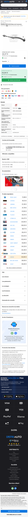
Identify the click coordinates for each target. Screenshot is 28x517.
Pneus (9, 8)
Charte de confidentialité (14, 477)
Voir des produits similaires (14, 267)
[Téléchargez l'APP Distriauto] (8, 396)
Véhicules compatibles (19, 136)
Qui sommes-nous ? (14, 467)
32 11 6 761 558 (7, 166)
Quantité (4, 61)
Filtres (25, 8)
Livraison (14, 455)
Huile (21, 8)
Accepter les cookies (14, 511)
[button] (19, 1)
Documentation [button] (6, 313)
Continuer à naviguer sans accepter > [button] (19, 493)
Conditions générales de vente (14, 469)
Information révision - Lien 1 (10, 174)
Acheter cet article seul (15, 80)
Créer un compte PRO (14, 457)
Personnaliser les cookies (14, 514)
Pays (14, 452)
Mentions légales (14, 475)
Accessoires (15, 8)
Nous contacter (14, 470)
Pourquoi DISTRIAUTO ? (14, 454)
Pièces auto (4, 8)
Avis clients (14, 474)
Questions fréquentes (14, 459)
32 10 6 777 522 (7, 164)
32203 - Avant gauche (17, 110)
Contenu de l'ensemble (6, 136)
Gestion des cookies (14, 472)
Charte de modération (14, 479)
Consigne (14, 460)
